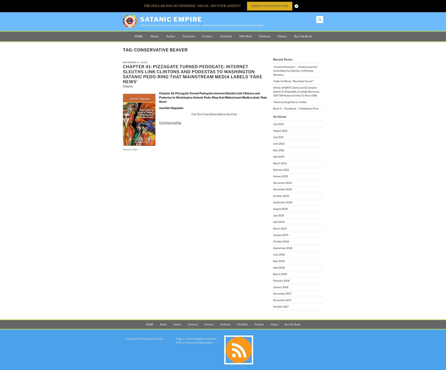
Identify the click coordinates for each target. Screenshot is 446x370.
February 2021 (281, 169)
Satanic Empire (171, 19)
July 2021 (278, 137)
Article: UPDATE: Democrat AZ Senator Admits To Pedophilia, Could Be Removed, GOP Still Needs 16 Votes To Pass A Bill (296, 91)
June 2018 (279, 254)
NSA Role (245, 36)
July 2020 (278, 215)
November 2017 (282, 300)
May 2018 (278, 261)
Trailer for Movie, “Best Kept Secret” (293, 81)
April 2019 (279, 221)
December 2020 (282, 182)
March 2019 (280, 228)
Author (170, 36)
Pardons (264, 36)
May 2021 (278, 150)
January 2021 (280, 176)
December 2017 (282, 293)
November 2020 (282, 189)
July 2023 (278, 124)
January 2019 (280, 234)
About (154, 36)
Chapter (128, 86)
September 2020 (283, 202)
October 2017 (281, 306)
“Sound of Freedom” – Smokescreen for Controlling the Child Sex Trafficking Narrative (295, 70)
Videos (282, 36)
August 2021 (280, 130)
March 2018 (280, 274)
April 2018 (279, 267)
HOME (138, 36)
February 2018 (281, 280)
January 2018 (280, 287)
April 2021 (278, 156)
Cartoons (189, 36)
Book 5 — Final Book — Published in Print (295, 108)
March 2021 (280, 163)
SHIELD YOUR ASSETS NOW (269, 6)
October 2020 (281, 195)
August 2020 (280, 208)
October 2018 (281, 241)
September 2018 (282, 248)
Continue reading (170, 122)
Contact (207, 36)
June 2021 (279, 143)
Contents (226, 36)
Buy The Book (303, 36)
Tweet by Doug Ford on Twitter (290, 102)
